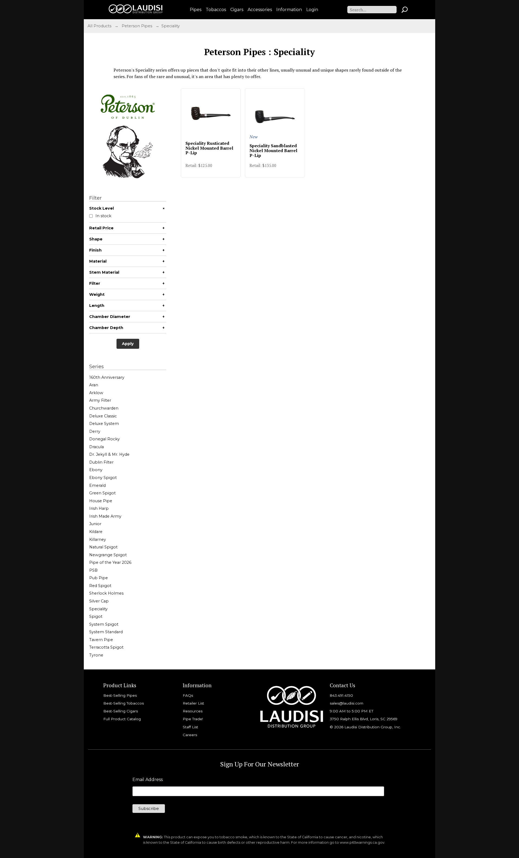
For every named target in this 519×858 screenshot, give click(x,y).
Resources (192, 711)
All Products (99, 26)
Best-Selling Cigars (120, 711)
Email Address (147, 779)
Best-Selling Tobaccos (123, 703)
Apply (128, 343)
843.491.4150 (341, 695)
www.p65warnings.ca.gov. (362, 842)
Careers (190, 735)
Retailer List (193, 703)
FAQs (188, 695)
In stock (103, 216)
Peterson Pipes (137, 26)
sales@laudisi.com (346, 703)
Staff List (190, 727)
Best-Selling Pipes (120, 695)
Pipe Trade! (193, 719)
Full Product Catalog (122, 719)
